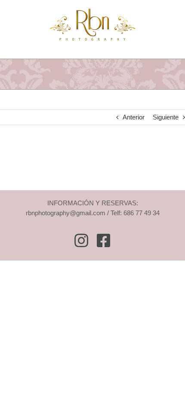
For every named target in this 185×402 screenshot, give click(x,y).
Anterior (134, 117)
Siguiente (166, 117)
